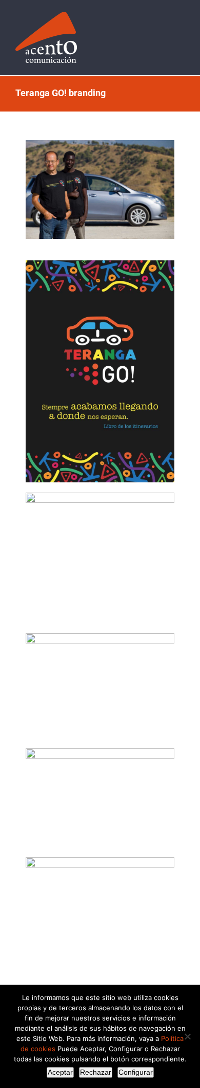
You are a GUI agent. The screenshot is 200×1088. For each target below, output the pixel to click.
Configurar (135, 1072)
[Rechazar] (187, 1036)
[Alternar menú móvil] (180, 27)
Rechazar (95, 1072)
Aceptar (60, 1072)
